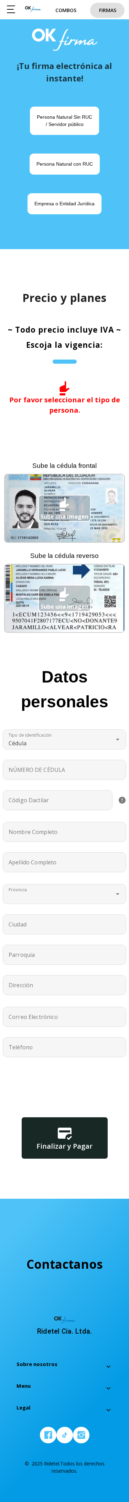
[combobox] (64, 894)
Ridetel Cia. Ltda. (33, 10)
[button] (64, 739)
